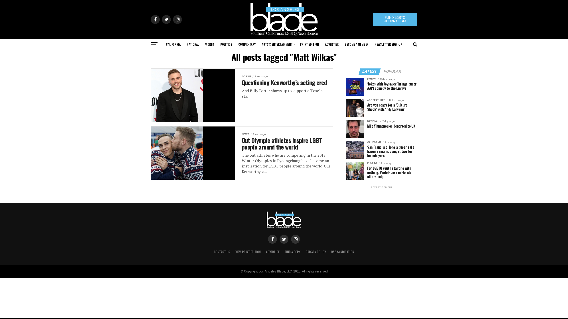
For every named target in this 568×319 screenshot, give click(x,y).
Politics (226, 44)
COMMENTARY (247, 44)
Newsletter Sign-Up (388, 44)
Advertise (332, 44)
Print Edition (309, 44)
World (209, 44)
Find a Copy (292, 251)
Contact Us (222, 251)
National (193, 44)
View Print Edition (248, 251)
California (173, 44)
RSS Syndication (342, 251)
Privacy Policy (316, 251)
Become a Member (357, 44)
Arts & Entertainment (277, 44)
